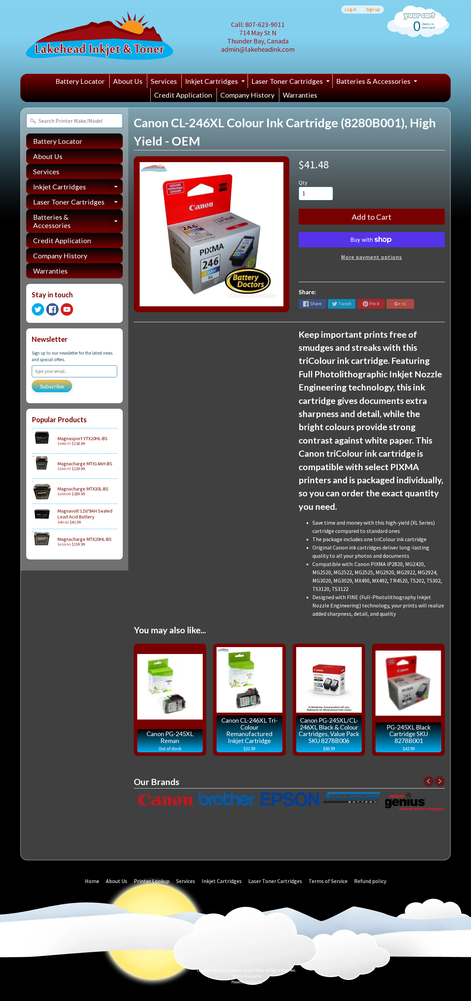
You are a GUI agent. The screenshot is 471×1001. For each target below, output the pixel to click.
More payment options (371, 257)
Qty (303, 182)
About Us (127, 81)
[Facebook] (52, 309)
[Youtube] (67, 309)
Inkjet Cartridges (216, 82)
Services (164, 81)
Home (92, 881)
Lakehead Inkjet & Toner (245, 970)
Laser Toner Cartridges (291, 82)
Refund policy (370, 881)
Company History (247, 95)
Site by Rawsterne (246, 976)
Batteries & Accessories (377, 82)
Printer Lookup (152, 881)
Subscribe (52, 386)
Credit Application (183, 95)
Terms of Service (328, 881)
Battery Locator (80, 81)
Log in (351, 9)
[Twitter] (38, 309)
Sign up (373, 9)
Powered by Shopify (246, 982)
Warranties (300, 95)
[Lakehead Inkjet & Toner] (99, 37)
